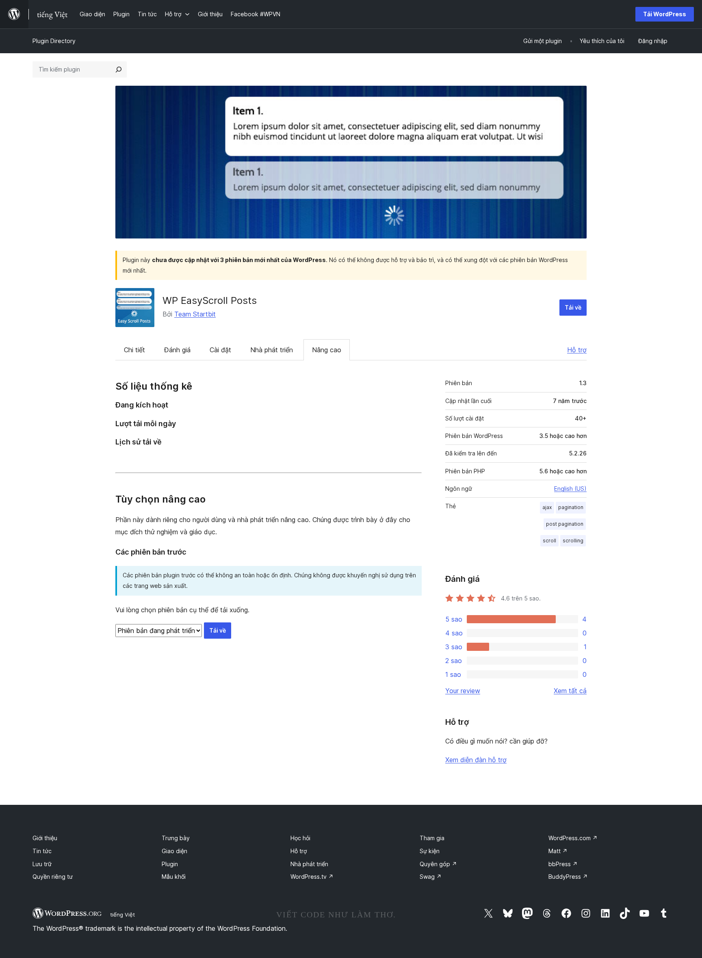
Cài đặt (220, 350)
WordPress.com (573, 837)
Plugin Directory (54, 40)
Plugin (170, 863)
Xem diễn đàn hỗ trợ (476, 760)
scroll (549, 541)
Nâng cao (326, 350)
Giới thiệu (44, 837)
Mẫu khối (174, 876)
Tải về (573, 307)
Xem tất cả (570, 691)
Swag (431, 876)
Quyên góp (438, 863)
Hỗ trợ (577, 350)
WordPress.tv (312, 876)
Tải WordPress (664, 14)
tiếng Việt (122, 914)
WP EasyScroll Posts (209, 300)
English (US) (570, 488)
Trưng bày (176, 837)
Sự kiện (430, 850)
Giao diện (174, 850)
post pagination (564, 524)
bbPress (563, 863)
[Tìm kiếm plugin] (118, 69)
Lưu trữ (42, 863)
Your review (462, 691)
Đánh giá (177, 350)
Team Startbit (195, 314)
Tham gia (432, 837)
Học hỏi (300, 837)
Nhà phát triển (271, 350)
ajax (547, 507)
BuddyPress (568, 876)
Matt (558, 850)
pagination (570, 507)
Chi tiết (134, 350)
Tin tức (42, 850)
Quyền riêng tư (52, 876)
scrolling (573, 541)
